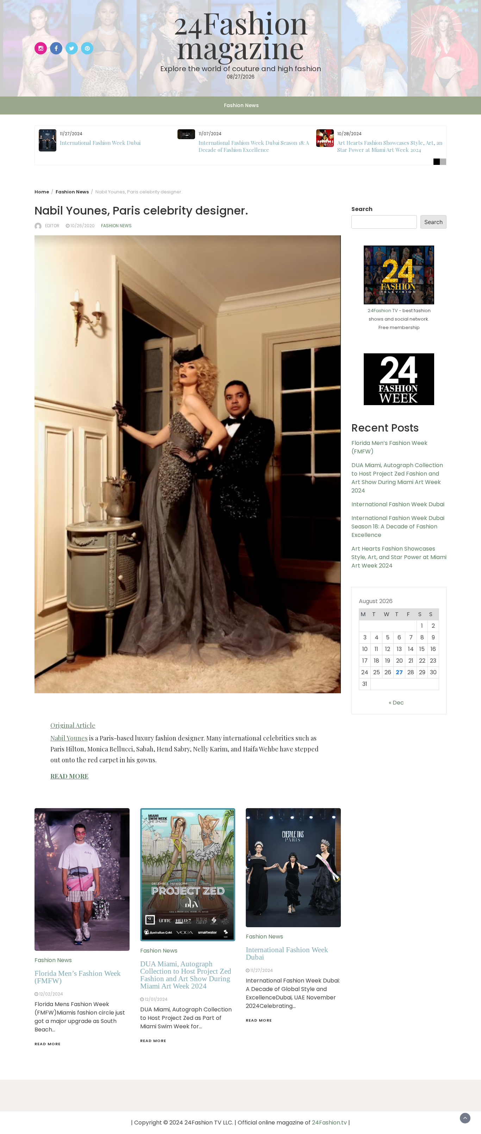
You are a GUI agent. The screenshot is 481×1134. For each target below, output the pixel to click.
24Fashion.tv (329, 1122)
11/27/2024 (261, 970)
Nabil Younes (69, 738)
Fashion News (241, 105)
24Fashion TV (383, 310)
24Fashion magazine (241, 34)
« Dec (396, 703)
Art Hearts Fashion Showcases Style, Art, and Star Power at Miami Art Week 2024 (391, 146)
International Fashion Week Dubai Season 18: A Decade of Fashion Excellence (254, 146)
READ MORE (69, 776)
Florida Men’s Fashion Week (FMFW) (78, 977)
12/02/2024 (51, 994)
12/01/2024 (156, 999)
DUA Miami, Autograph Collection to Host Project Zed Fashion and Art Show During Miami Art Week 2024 (185, 975)
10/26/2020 (82, 226)
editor (52, 226)
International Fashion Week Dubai (100, 142)
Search (362, 209)
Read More (48, 1044)
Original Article (72, 725)
